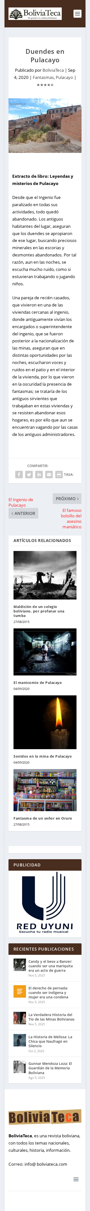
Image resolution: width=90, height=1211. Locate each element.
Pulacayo (64, 77)
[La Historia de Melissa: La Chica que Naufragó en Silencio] (20, 1040)
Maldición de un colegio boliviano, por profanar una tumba (39, 611)
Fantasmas (43, 77)
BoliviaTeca (53, 70)
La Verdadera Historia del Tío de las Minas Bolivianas (51, 1017)
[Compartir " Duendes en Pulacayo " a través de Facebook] (19, 475)
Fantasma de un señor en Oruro (43, 818)
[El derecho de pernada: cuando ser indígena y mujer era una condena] (20, 991)
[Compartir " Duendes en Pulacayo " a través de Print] (59, 475)
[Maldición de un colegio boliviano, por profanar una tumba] (45, 575)
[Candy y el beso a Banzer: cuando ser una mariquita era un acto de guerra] (20, 965)
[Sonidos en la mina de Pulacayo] (45, 722)
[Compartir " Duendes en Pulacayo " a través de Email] (49, 475)
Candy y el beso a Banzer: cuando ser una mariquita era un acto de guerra (50, 966)
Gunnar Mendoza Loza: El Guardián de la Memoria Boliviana (50, 1068)
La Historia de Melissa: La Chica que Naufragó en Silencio (50, 1041)
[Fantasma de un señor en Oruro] (45, 790)
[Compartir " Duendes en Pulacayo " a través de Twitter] (29, 475)
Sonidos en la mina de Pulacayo (43, 756)
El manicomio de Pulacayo (38, 682)
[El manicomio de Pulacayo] (45, 651)
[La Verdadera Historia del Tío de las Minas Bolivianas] (20, 1018)
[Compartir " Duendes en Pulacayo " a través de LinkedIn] (39, 475)
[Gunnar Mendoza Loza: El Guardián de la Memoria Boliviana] (20, 1067)
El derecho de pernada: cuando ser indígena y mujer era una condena (48, 992)
